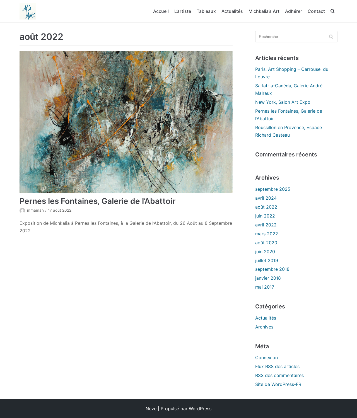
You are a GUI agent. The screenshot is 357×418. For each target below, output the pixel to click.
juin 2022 (265, 216)
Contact (316, 11)
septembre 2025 (272, 189)
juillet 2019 (266, 260)
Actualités (232, 11)
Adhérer (293, 11)
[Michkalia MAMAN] (28, 11)
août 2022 (266, 207)
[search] (332, 11)
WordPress (200, 408)
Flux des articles (277, 366)
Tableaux (206, 11)
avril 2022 (266, 225)
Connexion (266, 357)
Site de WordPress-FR (278, 384)
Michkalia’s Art (264, 11)
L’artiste (182, 11)
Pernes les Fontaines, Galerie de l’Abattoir (97, 201)
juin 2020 (265, 251)
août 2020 (266, 242)
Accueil (161, 11)
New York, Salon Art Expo (282, 102)
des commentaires (279, 375)
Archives (264, 327)
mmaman (35, 210)
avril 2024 (266, 198)
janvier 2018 (268, 278)
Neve (151, 408)
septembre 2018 (272, 269)
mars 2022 (266, 233)
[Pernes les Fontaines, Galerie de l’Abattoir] (126, 122)
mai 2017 (264, 287)
